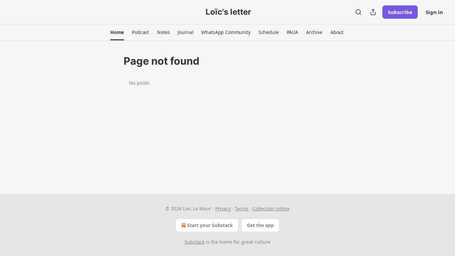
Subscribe (400, 12)
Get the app (260, 225)
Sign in (434, 12)
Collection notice (270, 208)
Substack (195, 242)
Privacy (223, 208)
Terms (241, 208)
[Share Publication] (373, 12)
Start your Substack (210, 225)
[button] (117, 32)
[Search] (358, 12)
